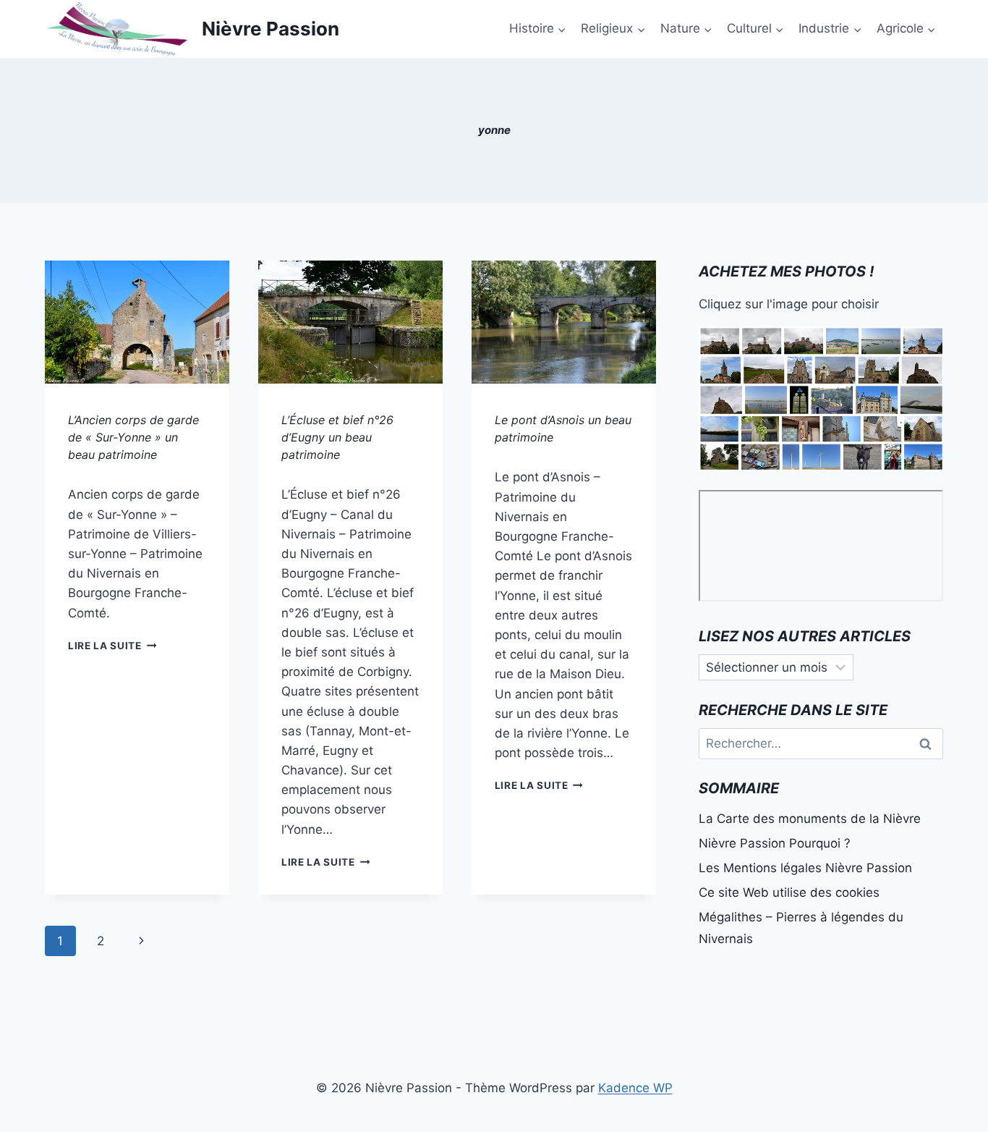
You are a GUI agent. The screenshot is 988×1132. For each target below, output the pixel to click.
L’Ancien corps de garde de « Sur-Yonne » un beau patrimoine (133, 437)
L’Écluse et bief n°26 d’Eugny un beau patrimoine (337, 437)
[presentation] (137, 322)
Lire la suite (112, 645)
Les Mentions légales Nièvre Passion (805, 868)
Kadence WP (635, 1088)
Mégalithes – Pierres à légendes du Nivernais (801, 928)
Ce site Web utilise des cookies (789, 892)
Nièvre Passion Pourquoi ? (775, 843)
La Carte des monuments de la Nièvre (810, 818)
